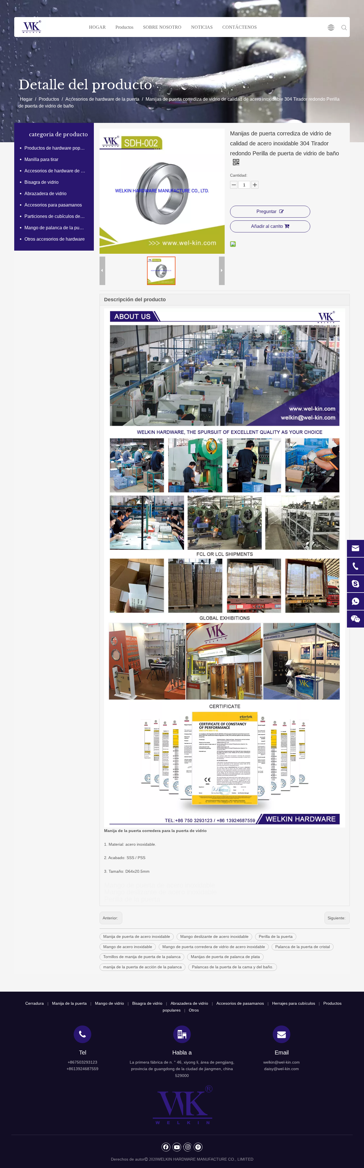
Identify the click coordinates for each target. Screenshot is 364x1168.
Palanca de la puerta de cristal (302, 946)
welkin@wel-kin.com (281, 1062)
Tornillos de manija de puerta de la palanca (142, 956)
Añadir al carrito (267, 226)
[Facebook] (166, 1147)
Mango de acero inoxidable (127, 946)
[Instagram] (187, 1147)
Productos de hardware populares (57, 148)
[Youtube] (176, 1147)
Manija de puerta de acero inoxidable (136, 936)
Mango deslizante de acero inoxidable (214, 936)
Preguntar (266, 211)
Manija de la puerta (69, 1003)
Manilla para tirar (41, 159)
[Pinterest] (198, 1147)
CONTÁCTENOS (239, 27)
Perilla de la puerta (276, 936)
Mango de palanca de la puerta (55, 227)
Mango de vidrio (109, 1003)
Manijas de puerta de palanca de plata (225, 956)
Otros (194, 1010)
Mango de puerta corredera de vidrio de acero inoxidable (213, 946)
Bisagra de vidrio (41, 182)
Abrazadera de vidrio (45, 193)
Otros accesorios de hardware (54, 239)
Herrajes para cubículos (293, 1003)
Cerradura (34, 1003)
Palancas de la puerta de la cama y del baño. (232, 967)
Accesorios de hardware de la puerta (57, 170)
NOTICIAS (202, 27)
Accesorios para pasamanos (53, 205)
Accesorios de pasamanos (240, 1003)
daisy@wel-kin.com (281, 1068)
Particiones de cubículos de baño (57, 216)
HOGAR (97, 27)
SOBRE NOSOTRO (162, 27)
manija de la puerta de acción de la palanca (142, 967)
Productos (124, 27)
